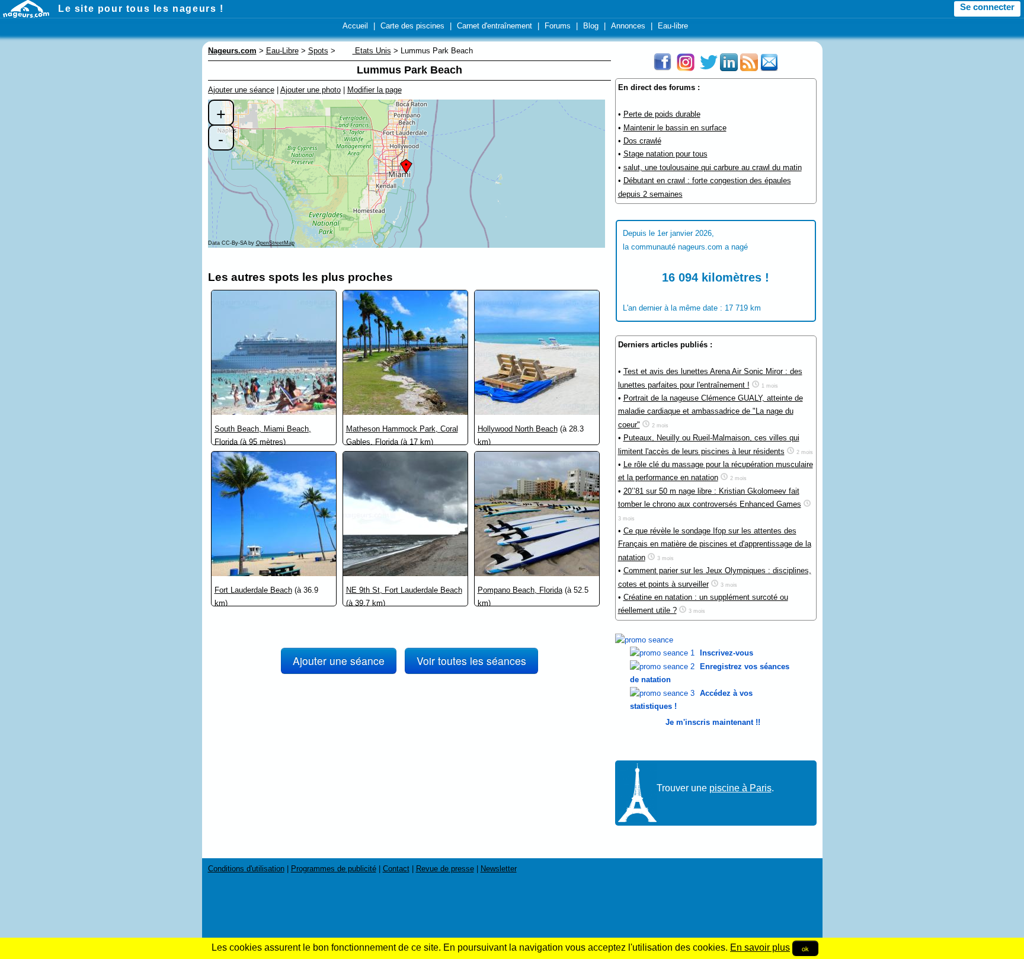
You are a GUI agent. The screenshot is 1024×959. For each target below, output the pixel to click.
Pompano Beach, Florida (520, 590)
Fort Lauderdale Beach (253, 590)
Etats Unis (372, 50)
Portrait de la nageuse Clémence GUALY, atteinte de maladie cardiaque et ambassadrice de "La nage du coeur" (710, 411)
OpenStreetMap (275, 243)
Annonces (628, 25)
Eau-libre (673, 25)
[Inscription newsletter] (769, 68)
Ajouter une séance (241, 89)
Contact (396, 868)
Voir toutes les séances (471, 660)
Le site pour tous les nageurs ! (141, 9)
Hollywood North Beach (518, 428)
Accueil (355, 25)
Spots (318, 50)
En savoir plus (760, 947)
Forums (558, 25)
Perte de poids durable (661, 114)
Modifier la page (374, 89)
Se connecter (987, 7)
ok (805, 948)
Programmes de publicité (333, 868)
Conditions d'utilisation (246, 868)
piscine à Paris (740, 788)
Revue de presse (445, 868)
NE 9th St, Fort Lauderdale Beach (404, 590)
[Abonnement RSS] (749, 68)
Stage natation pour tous (665, 153)
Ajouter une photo (310, 89)
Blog (591, 25)
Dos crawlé (642, 140)
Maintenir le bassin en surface (675, 127)
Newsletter (499, 868)
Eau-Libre (282, 50)
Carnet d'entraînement (494, 25)
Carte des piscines (412, 25)
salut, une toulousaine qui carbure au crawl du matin (712, 167)
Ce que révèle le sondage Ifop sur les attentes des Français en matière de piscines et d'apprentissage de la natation (714, 544)
